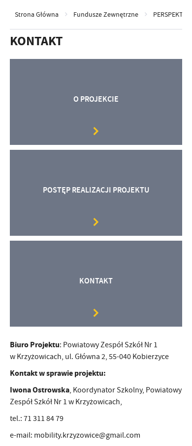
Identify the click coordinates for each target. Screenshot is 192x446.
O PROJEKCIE (96, 99)
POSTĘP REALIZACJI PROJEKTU (96, 190)
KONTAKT (96, 281)
